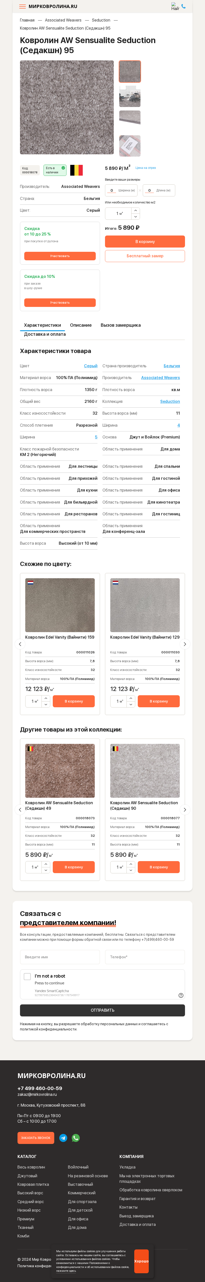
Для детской (80, 1210)
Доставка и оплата (45, 334)
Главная (27, 20)
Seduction (101, 20)
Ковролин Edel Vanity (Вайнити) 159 (59, 637)
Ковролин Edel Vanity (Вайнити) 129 (145, 637)
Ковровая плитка (33, 1184)
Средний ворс (31, 1201)
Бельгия (172, 366)
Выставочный (80, 1184)
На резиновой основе (88, 1176)
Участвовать (60, 256)
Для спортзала (82, 1201)
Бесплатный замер (145, 256)
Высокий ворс (30, 1193)
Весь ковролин (31, 1167)
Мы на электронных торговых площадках (147, 1179)
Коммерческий (82, 1193)
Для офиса (78, 1219)
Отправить (102, 1010)
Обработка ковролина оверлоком (151, 1190)
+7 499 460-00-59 (40, 1088)
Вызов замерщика (121, 325)
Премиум (26, 1219)
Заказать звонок (35, 1138)
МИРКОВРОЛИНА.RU (52, 6)
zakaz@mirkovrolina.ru (37, 1094)
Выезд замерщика (137, 1216)
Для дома (77, 1227)
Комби (23, 1236)
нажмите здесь (66, 1270)
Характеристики (42, 325)
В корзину (145, 241)
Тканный (26, 1227)
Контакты (129, 1207)
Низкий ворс (29, 1210)
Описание (81, 325)
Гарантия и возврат (138, 1198)
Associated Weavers (63, 20)
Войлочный (78, 1167)
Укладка (128, 1167)
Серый (91, 366)
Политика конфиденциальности (45, 1266)
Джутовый (27, 1176)
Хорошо (141, 1261)
